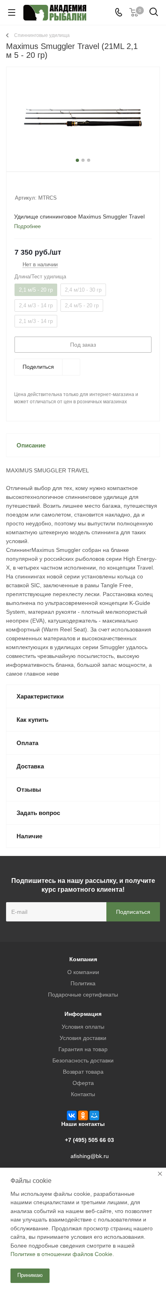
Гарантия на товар (83, 1049)
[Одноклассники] (83, 1115)
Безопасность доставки (83, 1060)
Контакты (83, 1094)
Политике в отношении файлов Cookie (61, 1254)
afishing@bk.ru (90, 1156)
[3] (34, 187)
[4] (42, 187)
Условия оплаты (83, 1026)
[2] (26, 187)
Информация (83, 1014)
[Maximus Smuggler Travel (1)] (83, 117)
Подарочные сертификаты (83, 994)
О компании (83, 972)
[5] (49, 187)
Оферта (83, 1083)
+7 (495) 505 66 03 (89, 1140)
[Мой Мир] (94, 1115)
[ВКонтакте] (72, 1115)
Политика (83, 983)
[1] (19, 187)
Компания (83, 959)
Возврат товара (83, 1071)
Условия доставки (83, 1038)
